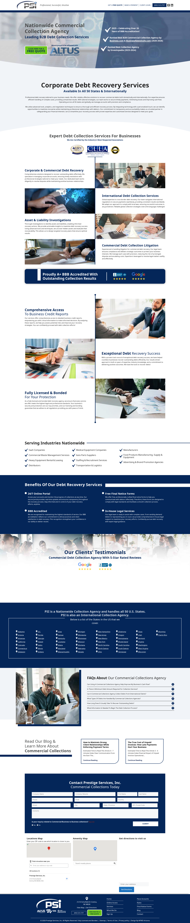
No (38, 825)
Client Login (145, 5)
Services (110, 906)
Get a (115, 5)
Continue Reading (90, 760)
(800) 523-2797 (159, 5)
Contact (140, 914)
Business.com (117, 40)
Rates (139, 903)
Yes (33, 825)
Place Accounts (143, 899)
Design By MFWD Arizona (140, 920)
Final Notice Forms (144, 906)
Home (109, 899)
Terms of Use (112, 920)
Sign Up (110, 914)
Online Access (112, 903)
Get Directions (91, 907)
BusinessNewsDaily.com (138, 40)
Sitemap (103, 920)
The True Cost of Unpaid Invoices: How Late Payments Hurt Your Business (142, 744)
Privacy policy (124, 920)
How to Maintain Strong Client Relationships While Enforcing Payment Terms (96, 744)
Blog (138, 910)
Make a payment (131, 5)
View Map (80, 907)
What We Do (111, 910)
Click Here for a (36, 50)
